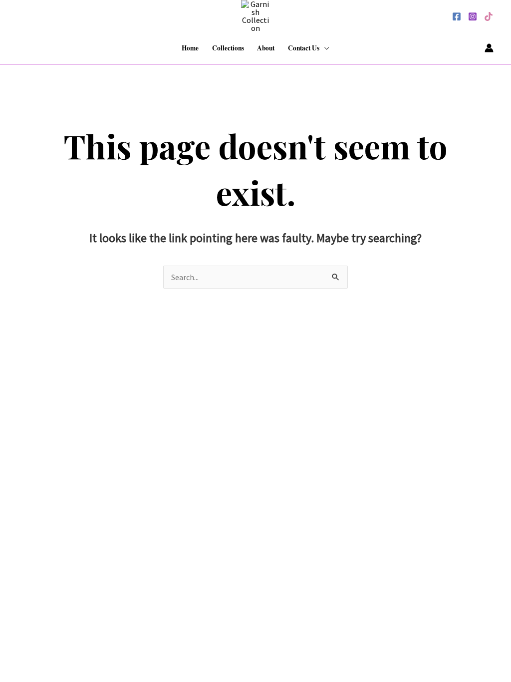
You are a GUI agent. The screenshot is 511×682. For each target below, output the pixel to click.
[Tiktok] (489, 16)
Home (190, 48)
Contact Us (303, 48)
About (265, 48)
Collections (228, 48)
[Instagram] (473, 16)
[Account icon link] (489, 47)
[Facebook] (457, 16)
